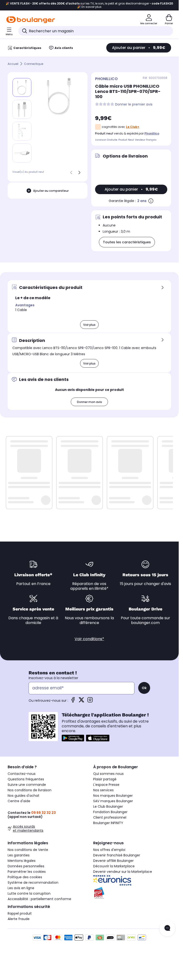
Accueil (13, 64)
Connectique (33, 64)
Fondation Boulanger (110, 812)
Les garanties (19, 855)
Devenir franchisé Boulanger (116, 855)
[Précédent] (71, 172)
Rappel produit (20, 913)
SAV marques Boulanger (113, 801)
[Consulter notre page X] (81, 701)
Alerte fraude (19, 919)
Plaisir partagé (105, 779)
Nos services (103, 790)
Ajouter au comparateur (51, 190)
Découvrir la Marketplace (114, 866)
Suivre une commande (27, 784)
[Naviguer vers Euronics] (132, 880)
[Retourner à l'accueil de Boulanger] (31, 19)
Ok (144, 688)
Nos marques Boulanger (113, 795)
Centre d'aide (19, 801)
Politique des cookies (25, 877)
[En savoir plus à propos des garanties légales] (151, 201)
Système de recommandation (33, 882)
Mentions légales (22, 860)
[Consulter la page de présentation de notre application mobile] (73, 738)
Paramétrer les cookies (27, 871)
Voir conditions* (89, 639)
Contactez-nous (22, 773)
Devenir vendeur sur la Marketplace (122, 871)
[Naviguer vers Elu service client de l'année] (132, 893)
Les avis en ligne (21, 888)
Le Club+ (132, 127)
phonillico (151, 133)
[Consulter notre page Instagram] (90, 701)
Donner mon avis (89, 402)
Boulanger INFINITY (108, 823)
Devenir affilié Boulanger (113, 860)
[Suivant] (79, 172)
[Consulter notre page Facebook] (73, 701)
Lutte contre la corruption (29, 893)
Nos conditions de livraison (29, 790)
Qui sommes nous (108, 773)
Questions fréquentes (26, 779)
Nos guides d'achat (23, 795)
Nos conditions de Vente (28, 849)
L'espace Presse (106, 784)
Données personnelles (26, 866)
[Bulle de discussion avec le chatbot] (167, 928)
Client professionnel (109, 817)
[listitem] (22, 109)
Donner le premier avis (133, 104)
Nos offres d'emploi (109, 849)
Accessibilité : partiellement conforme (39, 899)
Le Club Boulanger (108, 806)
